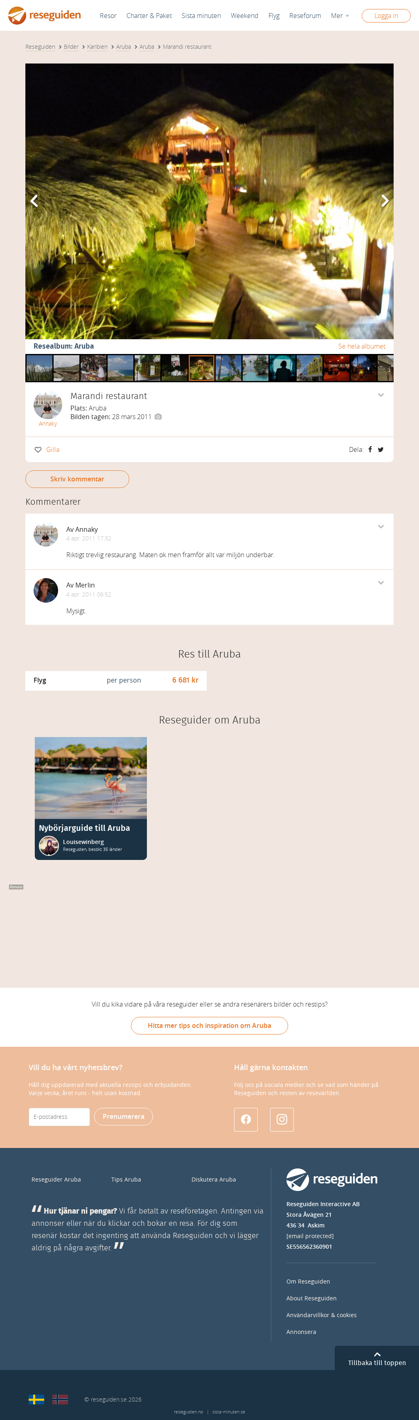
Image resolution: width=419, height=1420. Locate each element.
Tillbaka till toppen (377, 1363)
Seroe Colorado (120, 357)
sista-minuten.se (228, 1412)
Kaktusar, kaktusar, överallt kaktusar (39, 357)
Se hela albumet (361, 346)
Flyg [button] (273, 16)
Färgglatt (309, 357)
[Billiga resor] (36, 1399)
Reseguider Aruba (56, 1179)
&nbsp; (172, 357)
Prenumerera (123, 1117)
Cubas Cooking (390, 357)
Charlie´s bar (93, 357)
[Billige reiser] (60, 1399)
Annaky (48, 423)
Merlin (85, 585)
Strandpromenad (228, 357)
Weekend (245, 16)
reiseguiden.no (188, 1412)
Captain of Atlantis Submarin (282, 357)
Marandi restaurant (201, 357)
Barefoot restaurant (336, 357)
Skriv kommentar (77, 479)
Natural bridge (66, 357)
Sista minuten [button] (201, 16)
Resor (108, 16)
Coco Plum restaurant (147, 357)
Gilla (52, 450)
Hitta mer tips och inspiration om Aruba (209, 1026)
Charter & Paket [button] (149, 16)
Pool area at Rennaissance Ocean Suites (255, 357)
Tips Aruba (126, 1179)
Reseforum (305, 16)
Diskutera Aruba (213, 1179)
